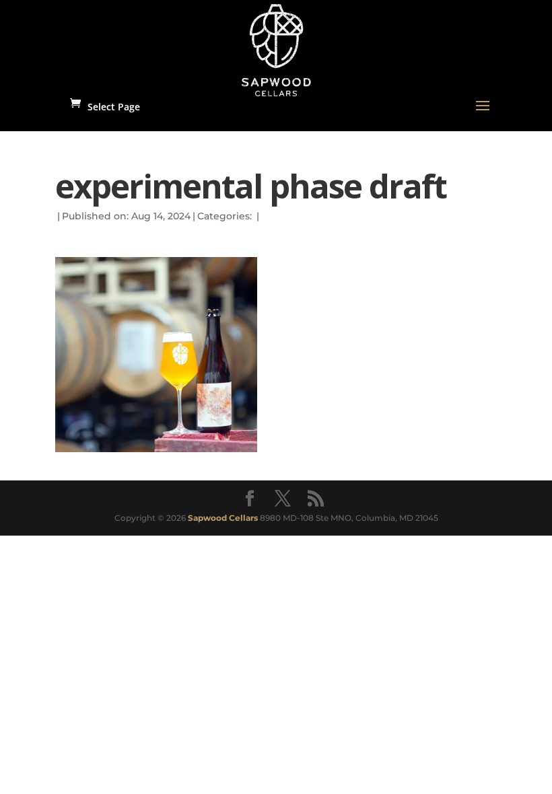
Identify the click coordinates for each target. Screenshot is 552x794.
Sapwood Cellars (223, 518)
